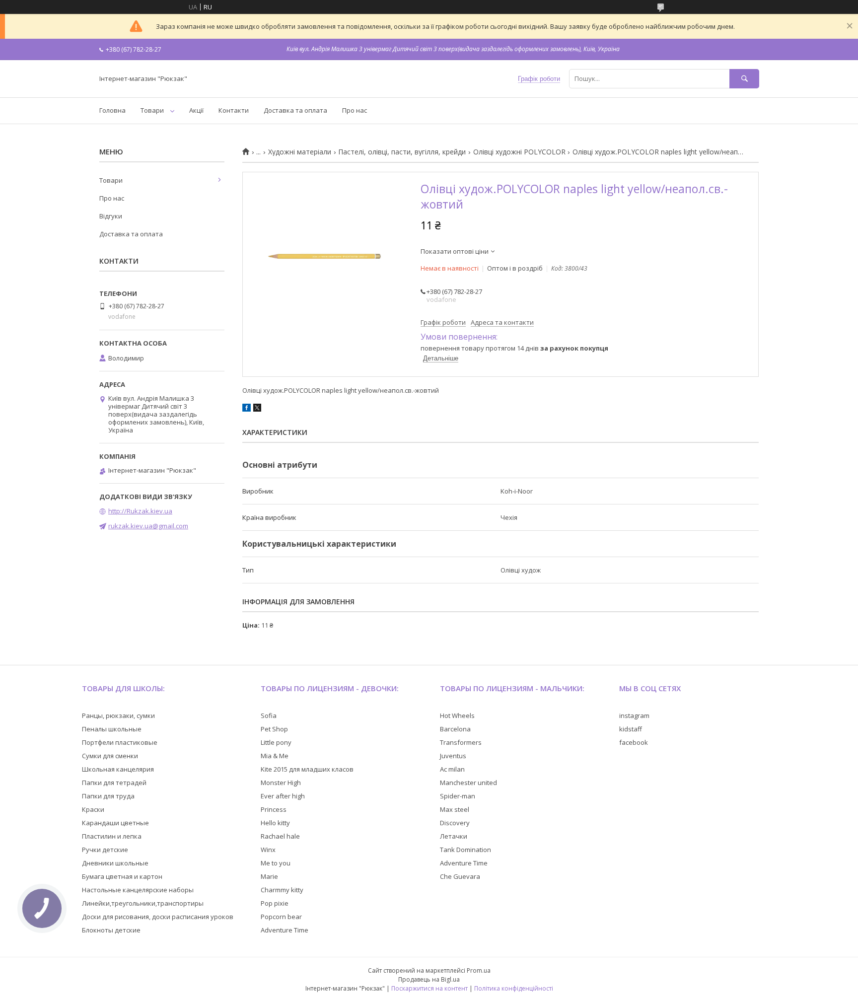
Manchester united (468, 782)
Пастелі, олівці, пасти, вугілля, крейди (402, 152)
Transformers (461, 742)
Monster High (281, 782)
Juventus (453, 755)
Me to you (275, 863)
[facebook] (246, 409)
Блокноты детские (111, 930)
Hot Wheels (457, 715)
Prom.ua (479, 970)
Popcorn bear (281, 916)
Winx (268, 849)
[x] (257, 409)
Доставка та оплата (295, 110)
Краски (93, 809)
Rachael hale (280, 836)
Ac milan (452, 769)
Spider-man (457, 795)
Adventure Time (284, 930)
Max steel (454, 809)
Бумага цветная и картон (122, 876)
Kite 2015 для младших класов (307, 769)
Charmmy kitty (282, 889)
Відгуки (110, 216)
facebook (633, 742)
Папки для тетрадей (114, 782)
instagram (634, 715)
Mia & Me (274, 755)
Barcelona (455, 728)
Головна (112, 110)
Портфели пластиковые (119, 742)
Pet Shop (274, 728)
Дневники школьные (115, 863)
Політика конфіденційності (513, 988)
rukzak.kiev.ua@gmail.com (148, 526)
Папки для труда (108, 795)
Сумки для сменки (110, 755)
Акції (196, 110)
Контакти (233, 110)
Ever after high (283, 795)
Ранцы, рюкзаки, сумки (118, 715)
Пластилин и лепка (112, 836)
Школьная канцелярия (118, 769)
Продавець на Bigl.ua (429, 979)
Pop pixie (274, 903)
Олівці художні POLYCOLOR (519, 152)
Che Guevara (460, 876)
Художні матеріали (299, 152)
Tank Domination (465, 849)
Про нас (354, 110)
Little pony (276, 742)
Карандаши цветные (115, 822)
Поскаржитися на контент (429, 988)
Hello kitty (275, 822)
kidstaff (630, 728)
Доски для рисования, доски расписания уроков (157, 916)
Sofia (269, 715)
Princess (273, 809)
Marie (269, 876)
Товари (152, 110)
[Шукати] (744, 78)
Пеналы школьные (112, 728)
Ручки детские (105, 849)
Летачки (453, 836)
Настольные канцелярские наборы (138, 889)
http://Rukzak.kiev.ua (140, 511)
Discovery (455, 822)
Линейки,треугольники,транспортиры (143, 903)
